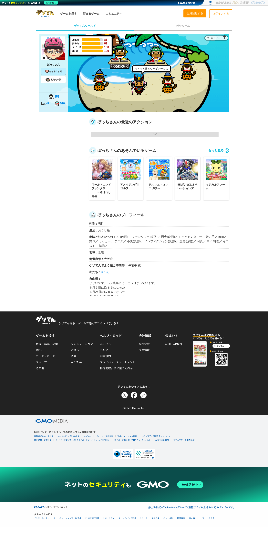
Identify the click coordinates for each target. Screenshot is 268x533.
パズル (75, 350)
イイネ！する (55, 71)
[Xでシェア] (124, 395)
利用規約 (105, 356)
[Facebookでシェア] (134, 395)
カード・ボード (45, 356)
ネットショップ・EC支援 (70, 518)
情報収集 (156, 518)
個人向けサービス (197, 518)
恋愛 (73, 356)
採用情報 (144, 350)
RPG (39, 350)
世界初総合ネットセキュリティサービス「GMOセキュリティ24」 (63, 436)
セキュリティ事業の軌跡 (183, 439)
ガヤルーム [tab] (183, 25)
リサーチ (144, 518)
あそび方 (105, 344)
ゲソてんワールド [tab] (85, 25)
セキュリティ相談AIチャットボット (156, 435)
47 (47, 103)
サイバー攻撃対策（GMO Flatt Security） (132, 440)
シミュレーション (82, 344)
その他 (40, 368)
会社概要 (144, 344)
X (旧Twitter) (173, 344)
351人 (105, 272)
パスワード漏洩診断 (104, 436)
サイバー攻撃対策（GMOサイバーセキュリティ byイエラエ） (83, 440)
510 (62, 103)
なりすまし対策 (162, 440)
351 (57, 96)
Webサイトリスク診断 (127, 436)
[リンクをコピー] (143, 395)
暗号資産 (181, 518)
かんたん (76, 362)
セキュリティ (109, 518)
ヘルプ (104, 350)
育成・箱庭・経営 (47, 344)
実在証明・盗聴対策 (43, 440)
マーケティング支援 (127, 518)
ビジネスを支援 (92, 518)
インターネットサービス (45, 518)
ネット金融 (168, 518)
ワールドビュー (214, 38)
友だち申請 (56, 79)
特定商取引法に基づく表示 (116, 368)
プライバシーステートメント (117, 362)
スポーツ (41, 362)
